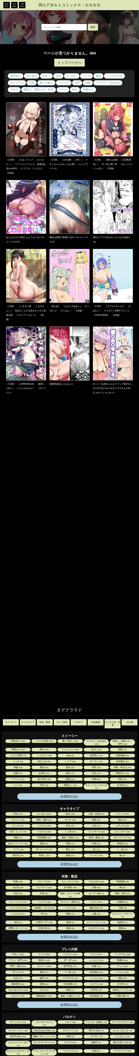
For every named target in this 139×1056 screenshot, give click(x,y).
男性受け (122, 773)
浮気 (44, 785)
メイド (18, 849)
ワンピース (70, 1051)
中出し (46, 75)
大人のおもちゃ (17, 990)
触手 (44, 978)
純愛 (122, 749)
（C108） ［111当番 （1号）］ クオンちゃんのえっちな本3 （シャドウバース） (68, 164)
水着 (96, 887)
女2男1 (44, 773)
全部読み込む (69, 796)
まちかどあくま (122, 1030)
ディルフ (96, 855)
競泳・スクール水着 (70, 894)
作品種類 (95, 722)
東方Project (17, 1036)
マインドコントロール (96, 786)
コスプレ (96, 984)
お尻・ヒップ (17, 831)
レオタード (96, 928)
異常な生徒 (96, 1030)
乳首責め (96, 972)
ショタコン (44, 755)
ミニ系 (70, 831)
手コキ (18, 972)
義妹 (70, 928)
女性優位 (122, 761)
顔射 (44, 984)
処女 (75, 89)
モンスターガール (44, 1042)
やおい (96, 749)
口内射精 (70, 984)
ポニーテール (122, 837)
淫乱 (122, 779)
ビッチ (18, 825)
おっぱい (71, 75)
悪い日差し (46, 82)
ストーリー (10, 722)
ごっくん (96, 978)
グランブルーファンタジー (44, 1052)
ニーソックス (17, 902)
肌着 (70, 913)
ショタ (18, 761)
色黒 (96, 819)
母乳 (96, 767)
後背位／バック (122, 990)
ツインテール (96, 831)
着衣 (44, 972)
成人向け (31, 75)
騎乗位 (122, 960)
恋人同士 (44, 779)
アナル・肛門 (18, 960)
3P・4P (70, 960)
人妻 (96, 913)
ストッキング (70, 881)
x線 (69, 755)
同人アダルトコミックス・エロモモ (70, 5)
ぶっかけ (96, 960)
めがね (18, 887)
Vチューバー (44, 849)
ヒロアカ (70, 1042)
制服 (88, 82)
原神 (70, 1036)
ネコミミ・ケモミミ (122, 915)
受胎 (96, 779)
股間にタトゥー (18, 928)
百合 (96, 773)
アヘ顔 (69, 972)
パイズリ (63, 82)
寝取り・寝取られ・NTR (39, 89)
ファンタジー (70, 749)
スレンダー (122, 831)
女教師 (122, 902)
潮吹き (43, 960)
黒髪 (18, 837)
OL (96, 849)
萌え (70, 849)
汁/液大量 (122, 996)
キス (44, 990)
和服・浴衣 (122, 893)
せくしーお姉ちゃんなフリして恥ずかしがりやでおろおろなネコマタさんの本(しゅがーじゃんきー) (113, 388)
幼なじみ (44, 761)
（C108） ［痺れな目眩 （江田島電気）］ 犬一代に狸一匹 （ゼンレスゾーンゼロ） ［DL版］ (113, 164)
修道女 (122, 922)
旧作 (77, 82)
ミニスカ (18, 913)
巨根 (96, 843)
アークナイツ (122, 1051)
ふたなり (44, 825)
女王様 (122, 785)
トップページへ (69, 62)
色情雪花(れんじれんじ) (61, 384)
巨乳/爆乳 (43, 837)
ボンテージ (44, 887)
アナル (63, 89)
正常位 (96, 990)
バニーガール (17, 908)
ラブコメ (18, 779)
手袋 (44, 893)
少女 (96, 825)
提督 (96, 1051)
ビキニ (96, 902)
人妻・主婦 (96, 813)
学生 (70, 825)
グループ (44, 881)
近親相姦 (122, 755)
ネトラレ (96, 761)
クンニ (122, 966)
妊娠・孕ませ (122, 767)
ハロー (70, 1022)
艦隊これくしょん (43, 1036)
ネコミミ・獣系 (70, 902)
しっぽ (122, 849)
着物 (122, 928)
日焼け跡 (44, 928)
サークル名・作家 (112, 723)
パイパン (122, 813)
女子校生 (70, 887)
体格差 (122, 843)
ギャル (70, 819)
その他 (129, 722)
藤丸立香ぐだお (122, 1042)
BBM (70, 779)
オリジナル (17, 82)
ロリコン (18, 819)
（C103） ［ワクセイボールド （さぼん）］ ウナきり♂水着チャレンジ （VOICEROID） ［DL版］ (112, 310)
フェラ (86, 75)
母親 (70, 843)
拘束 (96, 966)
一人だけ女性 (114, 75)
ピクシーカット (96, 922)
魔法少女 (96, 908)
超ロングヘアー (17, 843)
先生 (18, 893)
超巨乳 (18, 855)
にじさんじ (122, 1036)
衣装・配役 (44, 722)
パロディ (78, 722)
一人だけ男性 (17, 755)
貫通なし (70, 785)
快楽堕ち (96, 755)
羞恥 (122, 978)
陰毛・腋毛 (96, 837)
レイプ (70, 761)
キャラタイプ (27, 722)
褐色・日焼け (70, 837)
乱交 (18, 978)
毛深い (44, 855)
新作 (98, 75)
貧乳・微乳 (44, 819)
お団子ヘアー (44, 922)
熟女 (70, 773)
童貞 (44, 767)
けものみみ (96, 881)
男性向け (15, 75)
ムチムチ (122, 825)
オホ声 (122, 984)
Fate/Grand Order (44, 1030)
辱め (43, 749)
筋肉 (70, 855)
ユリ (18, 785)
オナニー (44, 966)
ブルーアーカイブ (44, 1023)
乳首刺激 (96, 996)
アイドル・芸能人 (96, 1022)
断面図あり (44, 996)
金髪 (44, 843)
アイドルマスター (122, 1022)
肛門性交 (70, 966)
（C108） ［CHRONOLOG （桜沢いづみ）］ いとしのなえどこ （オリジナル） (26, 388)
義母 (70, 922)
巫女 (17, 922)
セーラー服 (96, 893)
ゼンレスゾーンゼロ (18, 1043)
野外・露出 (18, 966)
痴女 (70, 767)
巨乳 (58, 75)
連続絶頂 (18, 984)
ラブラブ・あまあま (108, 82)
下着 (122, 908)
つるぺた (44, 831)
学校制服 (122, 881)
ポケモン (96, 1036)
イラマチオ (70, 978)
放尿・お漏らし (70, 996)
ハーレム (122, 972)
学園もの (88, 89)
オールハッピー (17, 1030)
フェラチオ (122, 954)
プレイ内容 (61, 722)
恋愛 (18, 773)
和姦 (18, 767)
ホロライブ (70, 1030)
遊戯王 (96, 1042)
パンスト (44, 902)
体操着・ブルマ (43, 908)
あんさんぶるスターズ (18, 1052)
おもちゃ (18, 996)
